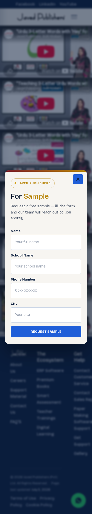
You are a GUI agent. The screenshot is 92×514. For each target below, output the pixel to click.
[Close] (78, 179)
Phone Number (23, 280)
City (14, 304)
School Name (22, 256)
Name (15, 231)
